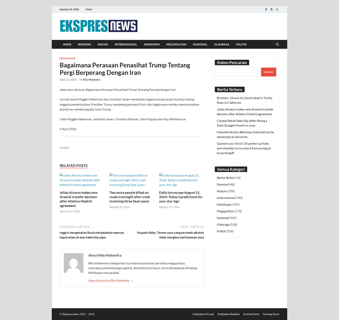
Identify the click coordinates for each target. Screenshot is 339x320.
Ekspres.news (70, 314)
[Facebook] (266, 9)
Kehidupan (152, 44)
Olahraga (221, 44)
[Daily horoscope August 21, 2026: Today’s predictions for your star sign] (181, 181)
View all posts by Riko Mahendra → (110, 280)
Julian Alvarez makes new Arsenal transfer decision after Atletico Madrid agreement (79, 199)
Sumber (64, 147)
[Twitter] (271, 9)
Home (89, 9)
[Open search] (277, 44)
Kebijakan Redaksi (229, 314)
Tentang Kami (271, 314)
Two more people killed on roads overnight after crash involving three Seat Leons (129, 196)
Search (268, 72)
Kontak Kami (251, 314)
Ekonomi (84, 44)
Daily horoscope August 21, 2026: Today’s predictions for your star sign (181, 196)
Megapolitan (176, 44)
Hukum (103, 44)
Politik (241, 44)
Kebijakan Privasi (203, 314)
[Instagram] (277, 9)
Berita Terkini (226, 177)
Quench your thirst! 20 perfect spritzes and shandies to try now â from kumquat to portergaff (244, 148)
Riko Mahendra (91, 79)
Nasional (200, 44)
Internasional (126, 44)
